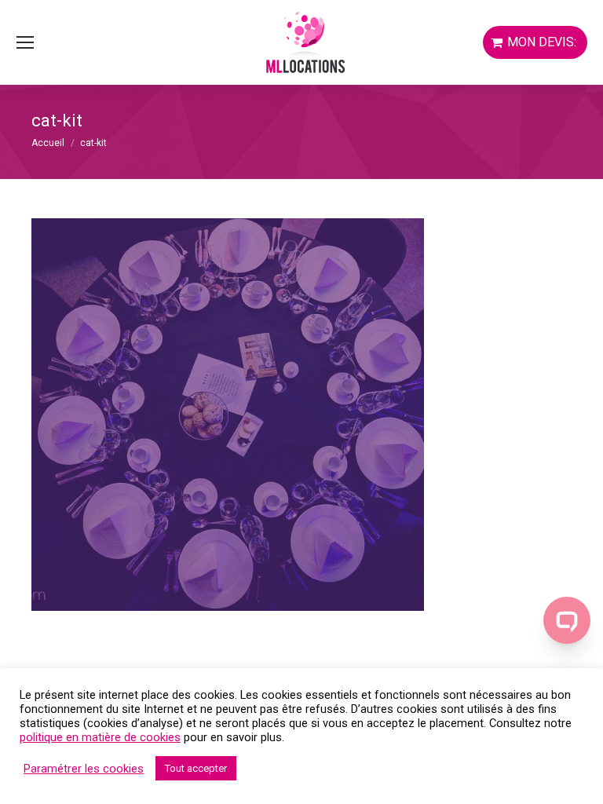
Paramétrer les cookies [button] (84, 769)
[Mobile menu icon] (25, 42)
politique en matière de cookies (100, 737)
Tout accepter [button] (196, 768)
